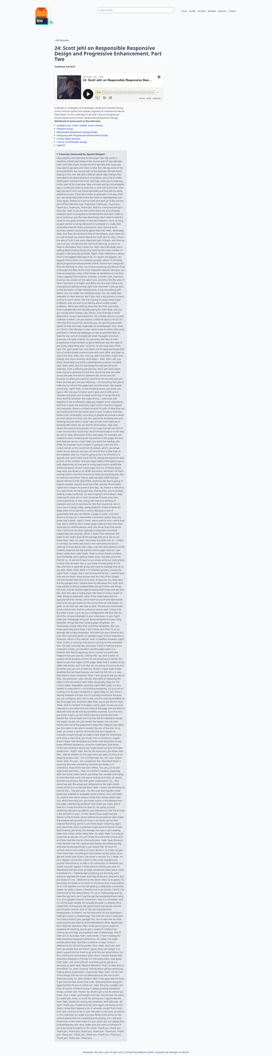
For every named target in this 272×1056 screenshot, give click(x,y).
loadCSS (61, 145)
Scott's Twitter (79, 125)
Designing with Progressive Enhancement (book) (82, 135)
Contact (232, 11)
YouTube (201, 11)
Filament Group (65, 128)
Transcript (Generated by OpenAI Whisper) (82, 154)
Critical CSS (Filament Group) (72, 141)
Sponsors (222, 11)
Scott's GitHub (95, 125)
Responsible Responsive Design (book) (77, 132)
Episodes (212, 11)
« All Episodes (61, 40)
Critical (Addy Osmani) (68, 138)
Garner (185, 1052)
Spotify (192, 11)
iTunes (184, 11)
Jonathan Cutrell (145, 1052)
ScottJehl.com (64, 125)
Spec (115, 1052)
